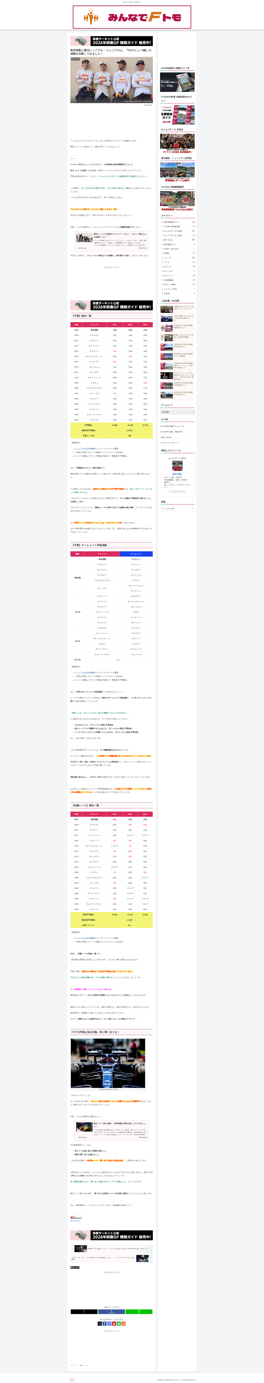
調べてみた (76, 1267)
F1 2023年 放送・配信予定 (171, 432)
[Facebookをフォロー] (104, 1324)
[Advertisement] (91, 122)
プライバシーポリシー (169, 443)
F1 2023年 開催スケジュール (172, 426)
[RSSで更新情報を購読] (123, 1324)
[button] (192, 508)
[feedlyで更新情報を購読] (119, 1324)
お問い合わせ (166, 437)
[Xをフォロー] (100, 1324)
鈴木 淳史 (177, 474)
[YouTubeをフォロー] (114, 1324)
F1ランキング (75, 1220)
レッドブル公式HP (82, 449)
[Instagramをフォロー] (109, 1324)
